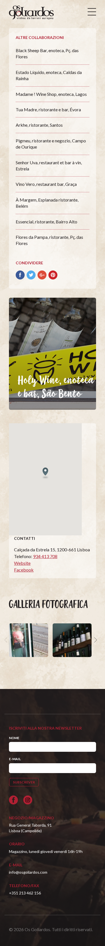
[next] (94, 640)
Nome (14, 738)
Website (22, 563)
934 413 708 (45, 556)
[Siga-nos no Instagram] (27, 799)
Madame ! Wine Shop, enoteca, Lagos (51, 94)
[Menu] (92, 11)
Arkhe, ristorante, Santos (39, 125)
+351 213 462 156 (25, 893)
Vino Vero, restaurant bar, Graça (46, 184)
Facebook (24, 569)
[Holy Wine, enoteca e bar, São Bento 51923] (72, 640)
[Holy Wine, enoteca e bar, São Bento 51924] (28, 640)
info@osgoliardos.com (28, 872)
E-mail (15, 759)
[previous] (6, 640)
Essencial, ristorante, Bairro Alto (46, 221)
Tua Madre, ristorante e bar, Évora (48, 109)
